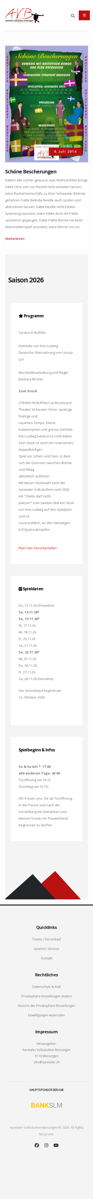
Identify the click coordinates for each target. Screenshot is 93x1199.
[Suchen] (73, 15)
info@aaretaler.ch (47, 1062)
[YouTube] (56, 1145)
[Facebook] (37, 1145)
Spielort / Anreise (46, 949)
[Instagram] (46, 1145)
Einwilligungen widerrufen (46, 1015)
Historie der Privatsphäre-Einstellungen (46, 1006)
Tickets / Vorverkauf (46, 939)
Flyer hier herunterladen (38, 548)
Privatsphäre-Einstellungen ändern (46, 996)
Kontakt (46, 958)
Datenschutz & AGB (46, 987)
